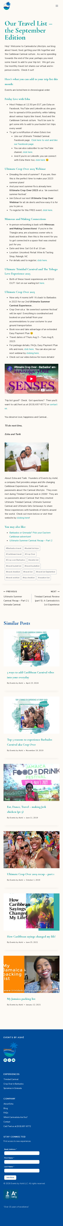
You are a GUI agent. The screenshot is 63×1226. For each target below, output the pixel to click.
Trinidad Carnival (11, 1079)
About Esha (8, 1104)
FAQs (6, 1112)
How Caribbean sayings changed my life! (31, 936)
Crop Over (30, 554)
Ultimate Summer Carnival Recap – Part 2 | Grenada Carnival (16, 598)
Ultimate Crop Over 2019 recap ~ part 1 (30, 874)
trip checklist (29, 577)
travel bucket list (13, 566)
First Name (9, 1158)
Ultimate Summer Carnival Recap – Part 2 (30, 540)
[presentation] (31, 647)
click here (27, 152)
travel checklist (13, 571)
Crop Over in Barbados (14, 1084)
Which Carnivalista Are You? (15, 1117)
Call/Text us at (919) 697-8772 (17, 1126)
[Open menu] (56, 6)
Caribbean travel (14, 554)
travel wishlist (12, 577)
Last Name (9, 1167)
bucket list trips (32, 548)
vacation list (44, 577)
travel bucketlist (32, 566)
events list (33, 560)
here (42, 283)
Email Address (10, 1149)
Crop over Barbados (15, 560)
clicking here (32, 353)
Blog (6, 1108)
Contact (7, 1122)
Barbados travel (13, 548)
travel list (28, 571)
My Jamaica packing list (21, 999)
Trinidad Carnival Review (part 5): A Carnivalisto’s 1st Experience (46, 598)
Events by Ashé (16, 683)
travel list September (45, 571)
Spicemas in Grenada (13, 1088)
